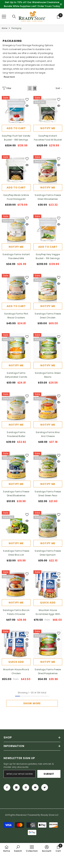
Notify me (47, 128)
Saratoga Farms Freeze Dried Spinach (48, 552)
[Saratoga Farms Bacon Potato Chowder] (16, 584)
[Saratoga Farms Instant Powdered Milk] (16, 229)
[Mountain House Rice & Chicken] (16, 644)
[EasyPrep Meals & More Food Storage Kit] (16, 169)
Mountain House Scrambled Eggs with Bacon (48, 612)
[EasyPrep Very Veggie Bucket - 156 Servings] (47, 229)
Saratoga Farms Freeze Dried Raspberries (48, 671)
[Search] (14, 16)
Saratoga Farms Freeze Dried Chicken (48, 315)
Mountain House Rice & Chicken (16, 671)
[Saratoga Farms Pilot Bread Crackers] (16, 288)
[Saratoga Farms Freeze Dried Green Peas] (47, 466)
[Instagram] (16, 787)
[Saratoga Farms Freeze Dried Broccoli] (16, 525)
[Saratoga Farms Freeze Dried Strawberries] (47, 169)
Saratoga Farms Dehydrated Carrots (16, 374)
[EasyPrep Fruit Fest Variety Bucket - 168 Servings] (16, 110)
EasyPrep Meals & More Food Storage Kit (16, 197)
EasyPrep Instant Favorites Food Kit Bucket (48, 137)
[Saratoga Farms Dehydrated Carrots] (16, 347)
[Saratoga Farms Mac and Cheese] (47, 406)
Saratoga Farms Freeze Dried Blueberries (16, 493)
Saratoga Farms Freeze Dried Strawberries (48, 197)
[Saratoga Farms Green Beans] (47, 347)
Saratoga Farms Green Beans (48, 374)
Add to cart (16, 128)
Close (61, 4)
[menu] (4, 16)
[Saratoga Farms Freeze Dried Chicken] (47, 288)
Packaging (16, 28)
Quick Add (48, 602)
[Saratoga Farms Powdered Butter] (16, 406)
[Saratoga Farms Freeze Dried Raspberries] (47, 644)
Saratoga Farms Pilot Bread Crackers (16, 315)
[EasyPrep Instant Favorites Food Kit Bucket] (47, 110)
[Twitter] (44, 787)
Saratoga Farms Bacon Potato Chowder (16, 612)
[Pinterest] (25, 787)
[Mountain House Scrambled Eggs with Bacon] (47, 584)
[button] (30, 88)
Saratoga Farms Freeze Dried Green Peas (48, 493)
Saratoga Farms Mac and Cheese (48, 434)
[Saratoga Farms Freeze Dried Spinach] (47, 525)
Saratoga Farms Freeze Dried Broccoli (16, 552)
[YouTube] (35, 787)
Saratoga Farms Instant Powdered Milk (16, 256)
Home (4, 28)
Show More (32, 703)
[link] (18, 848)
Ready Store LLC (50, 814)
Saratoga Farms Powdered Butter (16, 434)
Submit (49, 774)
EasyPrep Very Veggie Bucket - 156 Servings (48, 256)
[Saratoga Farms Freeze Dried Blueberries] (16, 466)
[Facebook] (7, 787)
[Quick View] (27, 105)
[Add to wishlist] (27, 99)
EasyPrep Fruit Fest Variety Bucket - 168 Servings (16, 137)
